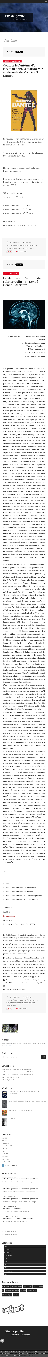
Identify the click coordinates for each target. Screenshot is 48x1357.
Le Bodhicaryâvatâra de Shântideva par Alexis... (20, 1189)
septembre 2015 (7, 1146)
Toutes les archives (12, 1165)
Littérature (14, 1000)
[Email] (2, 1341)
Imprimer (28, 242)
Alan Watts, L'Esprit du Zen (10, 1077)
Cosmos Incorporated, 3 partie (18, 213)
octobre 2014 (6, 1162)
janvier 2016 (5, 1143)
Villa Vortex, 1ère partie (12, 193)
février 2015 (5, 1151)
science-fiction (32, 1290)
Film (5, 1258)
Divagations (8, 1255)
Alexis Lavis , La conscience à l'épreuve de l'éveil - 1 (17, 1069)
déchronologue (7, 1295)
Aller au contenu (7, 2)
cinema (16, 1295)
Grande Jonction (10, 221)
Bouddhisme (8, 1249)
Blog (5, 1246)
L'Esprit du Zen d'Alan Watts (12, 1208)
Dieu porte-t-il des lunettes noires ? (18, 179)
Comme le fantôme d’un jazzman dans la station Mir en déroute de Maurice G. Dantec (23, 70)
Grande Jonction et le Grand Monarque (19, 225)
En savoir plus (16, 1355)
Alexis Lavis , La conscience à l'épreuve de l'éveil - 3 (17, 1074)
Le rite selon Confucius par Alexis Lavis (17, 1218)
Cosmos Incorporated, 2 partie (18, 209)
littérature (27, 246)
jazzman (21, 248)
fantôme (14, 248)
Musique (7, 1268)
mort (8, 1005)
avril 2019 (5, 1141)
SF (3, 1290)
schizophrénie (38, 1286)
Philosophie (8, 1271)
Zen (5, 1274)
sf (33, 248)
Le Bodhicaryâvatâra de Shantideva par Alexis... (20, 1179)
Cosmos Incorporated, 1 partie (17, 205)
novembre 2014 (6, 1159)
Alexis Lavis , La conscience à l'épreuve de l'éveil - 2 (17, 1072)
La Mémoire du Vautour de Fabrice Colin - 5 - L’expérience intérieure (22, 282)
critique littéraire (17, 246)
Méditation (7, 1265)
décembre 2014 (6, 1156)
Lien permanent (14, 242)
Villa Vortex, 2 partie (13, 197)
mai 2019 (5, 1138)
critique (23, 1290)
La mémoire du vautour (27, 1003)
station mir (28, 248)
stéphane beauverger (12, 1290)
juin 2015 (5, 1148)
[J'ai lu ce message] (46, 1351)
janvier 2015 (5, 1154)
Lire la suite (9, 1045)
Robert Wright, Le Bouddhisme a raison (14, 1080)
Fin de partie (15, 16)
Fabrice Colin (14, 1003)
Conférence (7, 1252)
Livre (5, 1261)
